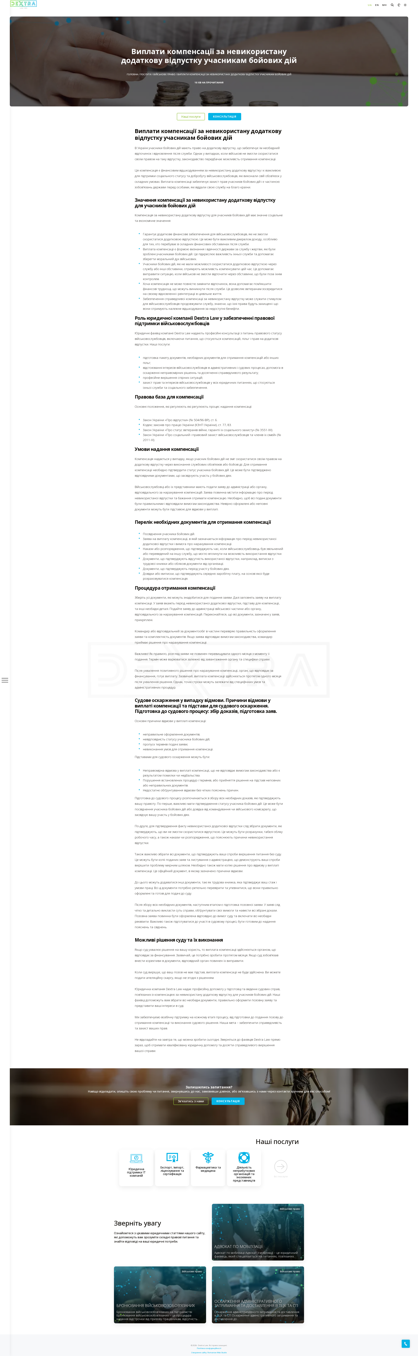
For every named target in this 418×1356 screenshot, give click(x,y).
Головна (132, 74)
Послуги (145, 74)
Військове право (164, 74)
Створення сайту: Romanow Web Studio (209, 1352)
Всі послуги (281, 1176)
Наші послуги (191, 117)
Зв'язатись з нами (191, 1101)
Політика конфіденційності (209, 1348)
